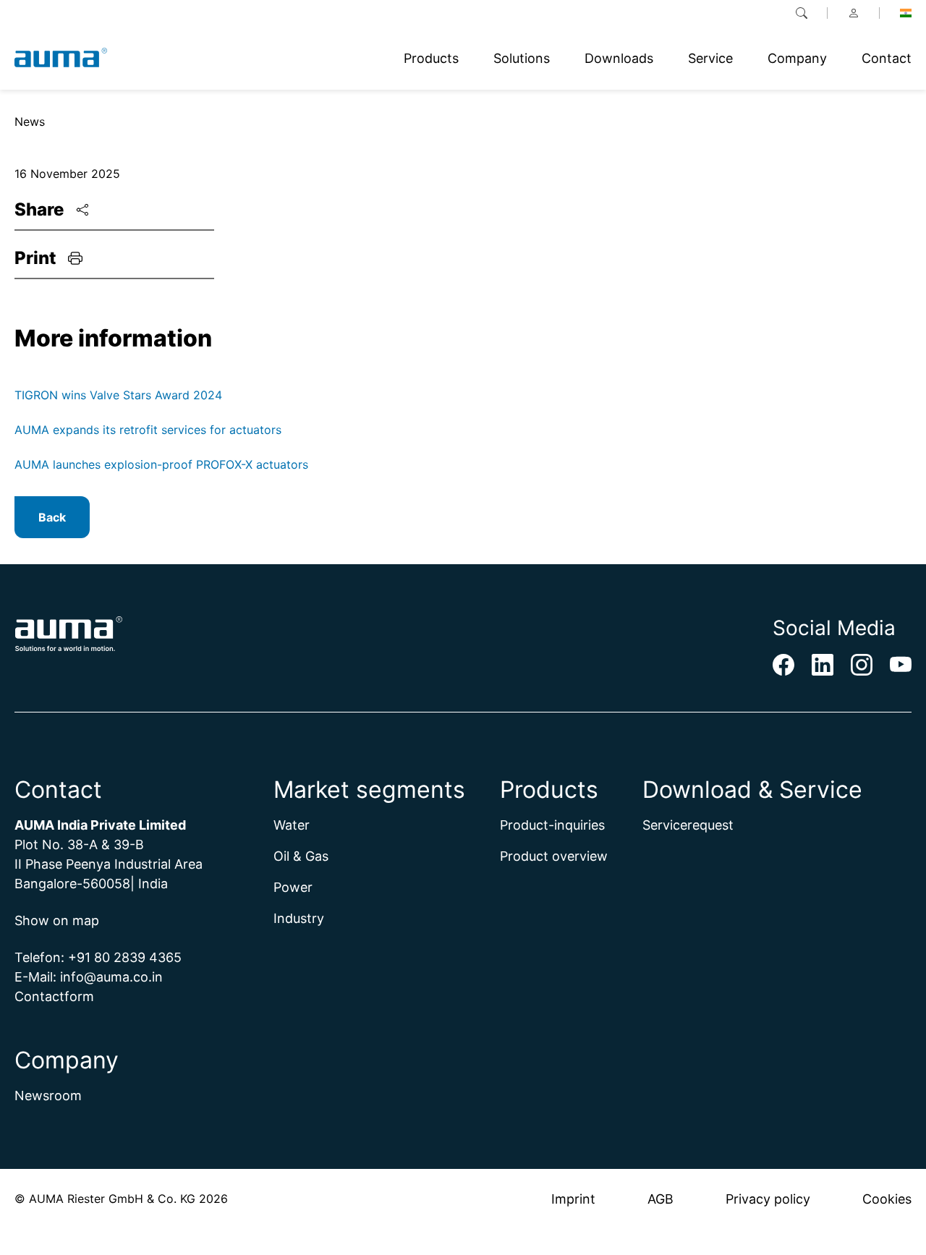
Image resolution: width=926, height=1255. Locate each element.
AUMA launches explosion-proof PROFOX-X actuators (161, 464)
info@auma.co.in (111, 976)
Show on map (56, 920)
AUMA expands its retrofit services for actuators (147, 429)
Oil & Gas (300, 856)
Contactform (54, 996)
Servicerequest (688, 825)
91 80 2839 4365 (129, 957)
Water (291, 825)
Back (52, 517)
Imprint (573, 1199)
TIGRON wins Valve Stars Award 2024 (118, 395)
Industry (298, 918)
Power (293, 887)
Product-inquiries (552, 825)
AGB (660, 1199)
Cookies (887, 1199)
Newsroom (48, 1095)
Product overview (554, 856)
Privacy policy (768, 1199)
